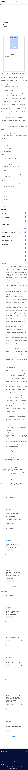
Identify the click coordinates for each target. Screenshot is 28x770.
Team (6, 20)
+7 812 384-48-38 (11, 54)
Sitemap (15, 761)
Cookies (2, 761)
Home (2, 20)
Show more (14, 488)
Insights (2, 753)
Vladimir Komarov (13, 20)
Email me (8, 56)
